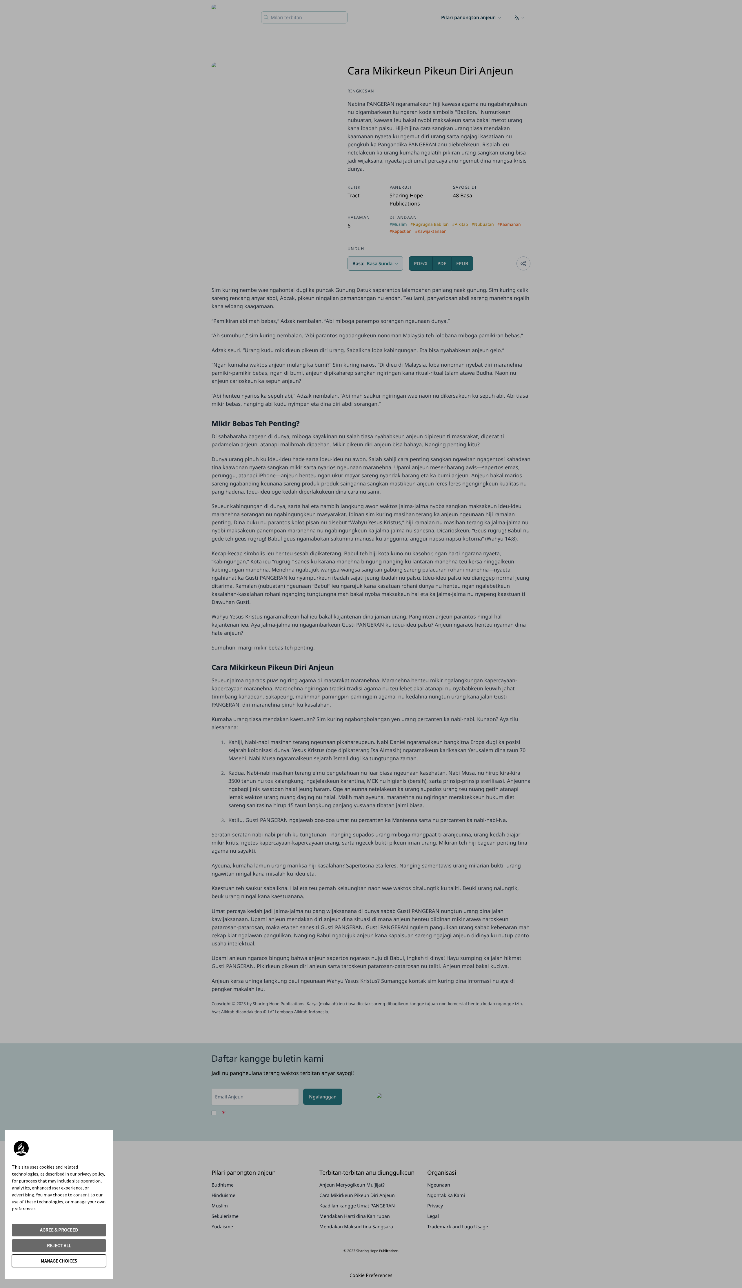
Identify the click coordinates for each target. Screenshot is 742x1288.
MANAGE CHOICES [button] (59, 1261)
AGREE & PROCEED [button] (59, 1230)
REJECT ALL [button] (59, 1245)
